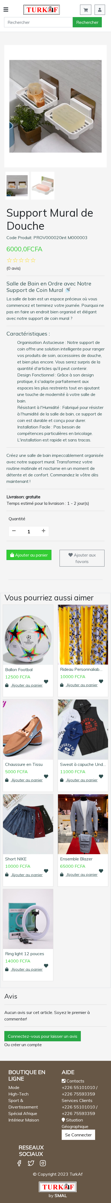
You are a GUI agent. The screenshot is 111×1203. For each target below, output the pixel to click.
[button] (100, 10)
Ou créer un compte (23, 1044)
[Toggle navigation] (4, 9)
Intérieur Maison (23, 1120)
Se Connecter (78, 1134)
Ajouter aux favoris (84, 558)
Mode (13, 1087)
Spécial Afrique (22, 1113)
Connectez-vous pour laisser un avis (42, 1036)
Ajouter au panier (31, 555)
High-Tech (18, 1094)
